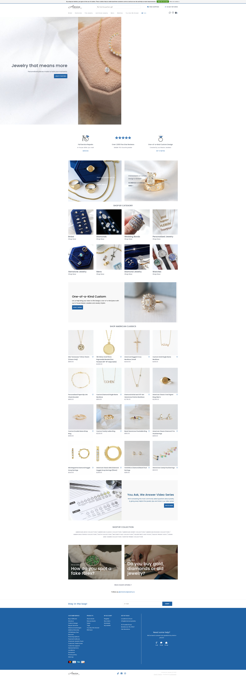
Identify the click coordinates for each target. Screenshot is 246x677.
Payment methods (74, 639)
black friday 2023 (160, 534)
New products (91, 621)
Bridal (70, 13)
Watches (120, 13)
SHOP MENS (101, 184)
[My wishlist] (173, 13)
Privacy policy (72, 655)
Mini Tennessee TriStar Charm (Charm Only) (78, 358)
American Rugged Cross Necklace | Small (132, 358)
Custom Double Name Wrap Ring (78, 432)
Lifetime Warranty (73, 630)
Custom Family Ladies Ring (105, 431)
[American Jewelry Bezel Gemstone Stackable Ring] (137, 417)
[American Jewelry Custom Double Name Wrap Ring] (80, 417)
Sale (144, 13)
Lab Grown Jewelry (102, 13)
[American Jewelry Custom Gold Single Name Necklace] (165, 342)
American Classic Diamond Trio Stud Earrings (164, 432)
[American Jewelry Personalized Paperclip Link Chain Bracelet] (80, 380)
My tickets (107, 623)
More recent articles (122, 585)
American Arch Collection (86, 532)
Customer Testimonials (75, 643)
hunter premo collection (133, 537)
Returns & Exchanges (74, 628)
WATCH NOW (169, 505)
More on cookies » (175, 1)
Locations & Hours (126, 619)
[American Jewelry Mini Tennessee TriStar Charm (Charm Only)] (80, 342)
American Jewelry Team (76, 641)
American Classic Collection (109, 532)
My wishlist (107, 625)
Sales (88, 623)
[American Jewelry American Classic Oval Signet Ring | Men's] (165, 380)
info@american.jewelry (128, 621)
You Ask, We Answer (132, 13)
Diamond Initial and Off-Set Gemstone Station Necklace (134, 396)
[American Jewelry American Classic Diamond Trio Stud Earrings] (165, 417)
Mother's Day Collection (123, 534)
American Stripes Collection (85, 534)
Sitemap (71, 657)
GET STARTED (160, 151)
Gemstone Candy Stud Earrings (164, 468)
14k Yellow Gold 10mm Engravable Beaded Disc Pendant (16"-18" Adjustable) (106, 359)
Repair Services (73, 625)
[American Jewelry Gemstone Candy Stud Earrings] (165, 453)
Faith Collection (104, 534)
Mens (112, 13)
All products (90, 619)
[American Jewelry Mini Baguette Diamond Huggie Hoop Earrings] (80, 453)
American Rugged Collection (157, 532)
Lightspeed (173, 674)
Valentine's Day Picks (142, 534)
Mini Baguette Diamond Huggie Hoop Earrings (79, 469)
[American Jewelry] (80, 7)
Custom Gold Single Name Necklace (162, 358)
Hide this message (163, 1)
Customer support (74, 646)
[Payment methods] (70, 662)
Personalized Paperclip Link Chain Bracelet (78, 396)
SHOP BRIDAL (15, 76)
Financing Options (73, 637)
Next (240, 71)
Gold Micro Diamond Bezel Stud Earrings (135, 469)
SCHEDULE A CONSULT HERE (136, 184)
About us (71, 621)
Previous (6, 71)
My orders (107, 621)
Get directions (125, 629)
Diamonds (78, 13)
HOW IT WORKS (77, 307)
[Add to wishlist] (92, 357)
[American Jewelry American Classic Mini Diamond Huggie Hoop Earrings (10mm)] (109, 453)
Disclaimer (71, 652)
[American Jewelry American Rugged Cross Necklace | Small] (137, 342)
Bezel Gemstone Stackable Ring (135, 431)
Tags (88, 625)
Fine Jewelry (89, 13)
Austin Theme (158, 674)
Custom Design (73, 623)
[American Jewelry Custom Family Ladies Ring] (109, 417)
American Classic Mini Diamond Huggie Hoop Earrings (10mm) (107, 469)
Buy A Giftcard (72, 619)
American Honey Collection (134, 532)
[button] (170, 13)
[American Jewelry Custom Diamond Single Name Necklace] (109, 380)
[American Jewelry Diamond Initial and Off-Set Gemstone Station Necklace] (137, 380)
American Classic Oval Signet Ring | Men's (163, 396)
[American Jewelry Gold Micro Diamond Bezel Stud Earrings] (137, 453)
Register (106, 619)
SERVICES (86, 151)
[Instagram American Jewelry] (125, 673)
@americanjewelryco (127, 592)
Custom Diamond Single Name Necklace (107, 396)
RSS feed (89, 630)
